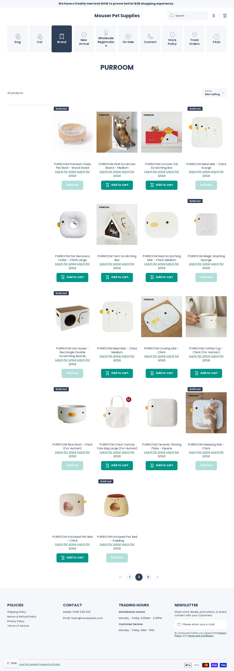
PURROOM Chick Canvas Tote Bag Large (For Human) (117, 446)
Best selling (212, 94)
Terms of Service (18, 625)
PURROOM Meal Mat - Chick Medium (117, 350)
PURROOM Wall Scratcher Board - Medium (117, 166)
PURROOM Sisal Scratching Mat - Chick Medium (162, 258)
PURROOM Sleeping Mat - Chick (206, 446)
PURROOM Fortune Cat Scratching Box (161, 166)
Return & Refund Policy (21, 616)
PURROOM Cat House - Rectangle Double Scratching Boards (72, 352)
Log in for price (65, 171)
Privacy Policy (15, 621)
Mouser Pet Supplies (27, 664)
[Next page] (156, 577)
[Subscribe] (222, 624)
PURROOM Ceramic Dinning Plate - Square (161, 446)
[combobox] (187, 15)
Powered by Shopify (49, 664)
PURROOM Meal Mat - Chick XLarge (206, 166)
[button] (225, 16)
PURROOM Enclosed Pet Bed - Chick (72, 539)
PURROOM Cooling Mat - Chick (161, 350)
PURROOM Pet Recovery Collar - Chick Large (72, 258)
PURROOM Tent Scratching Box (117, 258)
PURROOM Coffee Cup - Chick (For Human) (206, 350)
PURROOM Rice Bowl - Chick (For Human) (72, 446)
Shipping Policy (16, 612)
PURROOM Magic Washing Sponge (206, 258)
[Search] (170, 15)
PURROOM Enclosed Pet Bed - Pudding (117, 539)
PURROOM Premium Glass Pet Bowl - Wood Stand (72, 166)
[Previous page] (121, 577)
